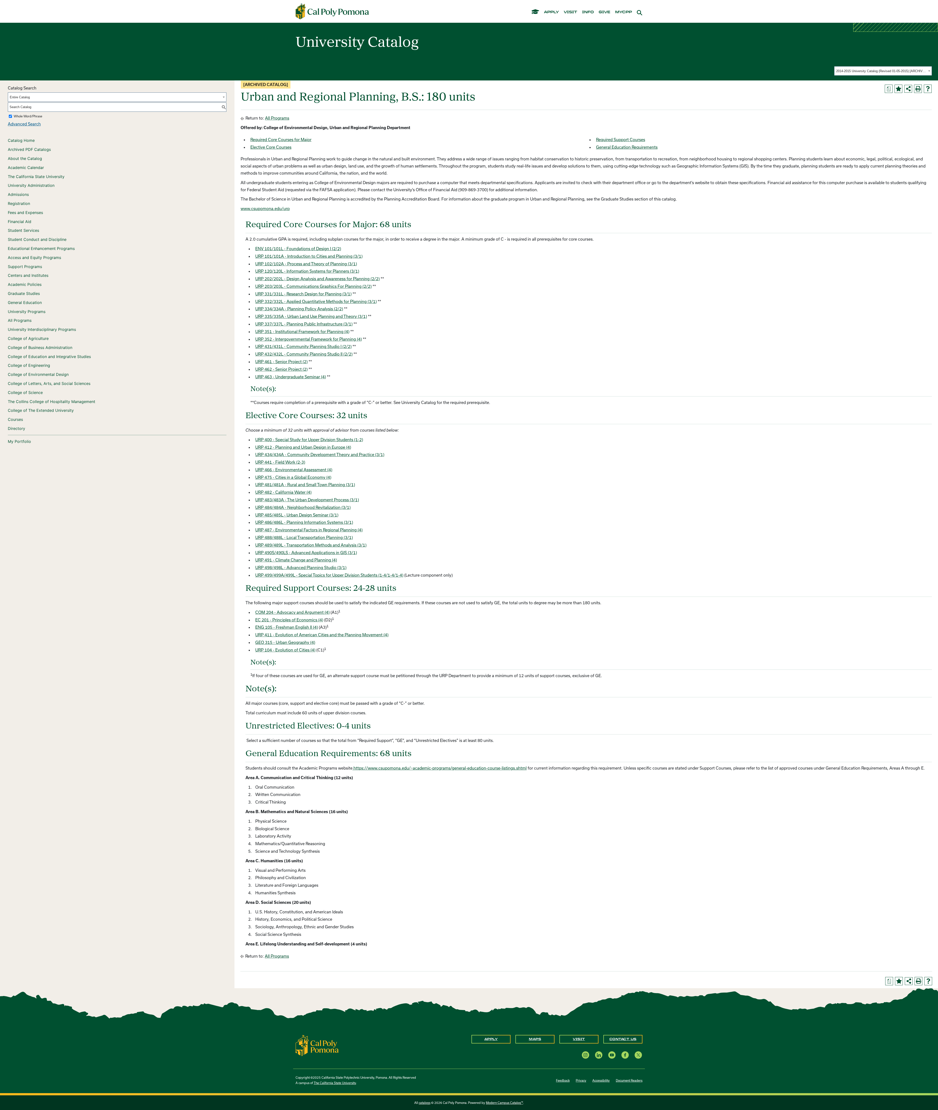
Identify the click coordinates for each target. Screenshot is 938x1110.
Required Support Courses (620, 139)
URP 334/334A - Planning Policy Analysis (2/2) (299, 308)
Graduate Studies (24, 293)
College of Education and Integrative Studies (49, 356)
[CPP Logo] (317, 1045)
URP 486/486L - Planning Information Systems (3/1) (304, 522)
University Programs (26, 311)
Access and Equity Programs (34, 257)
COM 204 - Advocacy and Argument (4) (292, 612)
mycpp (623, 12)
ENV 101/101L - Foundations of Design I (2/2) (298, 248)
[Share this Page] (908, 89)
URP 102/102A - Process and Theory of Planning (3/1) (306, 263)
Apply (491, 1039)
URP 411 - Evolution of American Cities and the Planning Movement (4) (321, 634)
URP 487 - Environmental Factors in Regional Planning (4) (308, 529)
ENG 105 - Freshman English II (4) (286, 627)
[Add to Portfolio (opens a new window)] (898, 89)
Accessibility (601, 1080)
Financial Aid (19, 221)
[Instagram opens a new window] (585, 1055)
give (604, 12)
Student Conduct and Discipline (37, 239)
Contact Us (623, 1039)
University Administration (31, 185)
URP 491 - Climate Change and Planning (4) (296, 560)
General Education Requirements (627, 147)
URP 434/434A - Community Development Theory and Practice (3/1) (319, 454)
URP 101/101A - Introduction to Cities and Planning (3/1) (308, 256)
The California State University (36, 176)
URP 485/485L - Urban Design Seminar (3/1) (296, 515)
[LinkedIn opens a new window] (599, 1055)
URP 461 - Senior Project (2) (281, 361)
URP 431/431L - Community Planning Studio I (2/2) (303, 346)
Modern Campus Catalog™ (504, 1102)
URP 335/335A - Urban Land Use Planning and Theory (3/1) (311, 316)
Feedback (563, 1080)
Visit (579, 1039)
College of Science (25, 392)
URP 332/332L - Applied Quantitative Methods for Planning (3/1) (316, 301)
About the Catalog (25, 158)
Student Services (23, 230)
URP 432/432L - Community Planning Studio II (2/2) (303, 354)
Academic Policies (25, 284)
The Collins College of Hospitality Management (51, 401)
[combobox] (883, 71)
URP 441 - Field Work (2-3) (280, 462)
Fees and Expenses (25, 212)
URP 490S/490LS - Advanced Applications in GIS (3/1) (306, 552)
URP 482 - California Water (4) (283, 492)
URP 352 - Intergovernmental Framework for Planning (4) (308, 339)
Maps (535, 1039)
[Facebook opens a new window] (625, 1055)
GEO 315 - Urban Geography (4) (285, 642)
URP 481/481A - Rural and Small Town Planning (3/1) (305, 484)
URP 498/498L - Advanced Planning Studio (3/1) (300, 567)
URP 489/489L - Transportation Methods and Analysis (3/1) (310, 545)
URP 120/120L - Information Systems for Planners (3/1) (307, 271)
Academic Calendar (26, 167)
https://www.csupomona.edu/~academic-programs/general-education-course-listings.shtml (440, 768)
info (588, 12)
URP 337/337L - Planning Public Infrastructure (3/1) (303, 324)
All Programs (20, 320)
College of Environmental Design (38, 374)
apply (551, 12)
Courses (15, 419)
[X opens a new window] (638, 1055)
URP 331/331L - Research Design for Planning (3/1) (303, 294)
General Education (25, 302)
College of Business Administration (40, 347)
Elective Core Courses (270, 147)
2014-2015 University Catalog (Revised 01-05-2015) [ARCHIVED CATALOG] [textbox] (881, 71)
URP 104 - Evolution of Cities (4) (285, 650)
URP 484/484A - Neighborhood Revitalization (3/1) (303, 507)
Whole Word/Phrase (28, 116)
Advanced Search (24, 124)
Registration (19, 203)
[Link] (352, 768)
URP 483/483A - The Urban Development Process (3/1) (307, 499)
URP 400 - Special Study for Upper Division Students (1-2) (309, 439)
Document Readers (629, 1080)
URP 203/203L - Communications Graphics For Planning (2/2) (313, 286)
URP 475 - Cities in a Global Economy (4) (293, 477)
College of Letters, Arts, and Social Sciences (49, 383)
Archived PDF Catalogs (29, 149)
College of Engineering (29, 365)
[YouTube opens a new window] (612, 1055)
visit (570, 12)
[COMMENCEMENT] (535, 11)
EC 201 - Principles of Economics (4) (289, 619)
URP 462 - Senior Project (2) (281, 369)
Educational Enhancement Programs (41, 248)
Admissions (18, 194)
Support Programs (25, 266)
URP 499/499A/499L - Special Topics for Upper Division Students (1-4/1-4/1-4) (329, 575)
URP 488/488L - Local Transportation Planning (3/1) (304, 537)
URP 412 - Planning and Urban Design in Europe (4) (303, 447)
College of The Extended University (41, 410)
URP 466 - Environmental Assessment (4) (293, 469)
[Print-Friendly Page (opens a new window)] (918, 89)
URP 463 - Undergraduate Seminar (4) (290, 376)
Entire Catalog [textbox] (20, 97)
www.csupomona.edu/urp (265, 208)
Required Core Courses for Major (280, 139)
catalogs (424, 1102)
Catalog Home (21, 140)
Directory (16, 428)
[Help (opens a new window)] (928, 89)
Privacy (581, 1080)
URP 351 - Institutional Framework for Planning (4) (302, 331)
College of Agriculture (28, 338)
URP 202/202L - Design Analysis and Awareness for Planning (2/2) (317, 278)
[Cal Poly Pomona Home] (332, 11)
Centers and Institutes (28, 275)
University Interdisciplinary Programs (42, 329)
